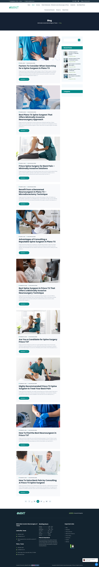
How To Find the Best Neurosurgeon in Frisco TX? (37, 434)
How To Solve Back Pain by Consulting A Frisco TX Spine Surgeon (38, 481)
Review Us (58, 9)
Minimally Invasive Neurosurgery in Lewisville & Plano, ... (74, 76)
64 (46, 501)
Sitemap (67, 541)
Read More (23, 79)
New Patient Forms (81, 4)
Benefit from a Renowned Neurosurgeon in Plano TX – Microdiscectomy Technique (33, 191)
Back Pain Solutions (31, 63)
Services (38, 4)
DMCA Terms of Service (70, 533)
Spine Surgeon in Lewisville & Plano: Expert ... (75, 64)
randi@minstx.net (31, 1)
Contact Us (72, 4)
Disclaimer (68, 529)
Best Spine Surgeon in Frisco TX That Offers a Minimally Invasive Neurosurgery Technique (37, 290)
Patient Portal (65, 9)
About (33, 4)
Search (79, 40)
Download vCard (21, 554)
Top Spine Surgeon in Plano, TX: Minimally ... (74, 70)
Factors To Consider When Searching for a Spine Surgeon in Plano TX (37, 67)
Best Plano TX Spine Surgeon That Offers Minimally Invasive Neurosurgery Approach (35, 117)
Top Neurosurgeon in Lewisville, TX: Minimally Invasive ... (73, 53)
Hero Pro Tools (28, 565)
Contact (67, 539)
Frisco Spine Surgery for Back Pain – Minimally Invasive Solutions (37, 167)
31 (41, 501)
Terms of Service (69, 531)
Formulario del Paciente (49, 9)
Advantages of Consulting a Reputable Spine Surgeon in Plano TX (37, 240)
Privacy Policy (68, 535)
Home (29, 4)
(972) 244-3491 (87, 1)
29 (34, 501)
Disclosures (68, 537)
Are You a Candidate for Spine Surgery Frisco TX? (38, 340)
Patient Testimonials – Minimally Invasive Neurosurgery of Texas (55, 4)
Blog (66, 527)
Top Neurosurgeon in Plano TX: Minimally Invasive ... (74, 59)
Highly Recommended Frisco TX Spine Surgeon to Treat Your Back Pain (38, 387)
